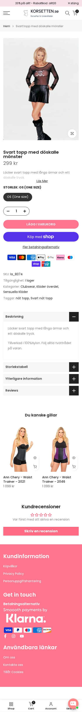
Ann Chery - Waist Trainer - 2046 (56, 479)
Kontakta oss (13, 665)
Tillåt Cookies (13, 672)
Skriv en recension (41, 531)
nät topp (22, 298)
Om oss (9, 657)
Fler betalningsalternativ (41, 247)
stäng (74, 3)
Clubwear (28, 286)
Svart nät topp (42, 298)
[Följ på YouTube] (22, 636)
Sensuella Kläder (15, 292)
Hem (6, 26)
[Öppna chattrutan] (73, 703)
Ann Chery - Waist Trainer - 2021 (17, 479)
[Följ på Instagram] (14, 636)
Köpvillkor (10, 566)
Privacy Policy (13, 574)
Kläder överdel (47, 286)
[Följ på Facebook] (5, 636)
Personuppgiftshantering (22, 581)
